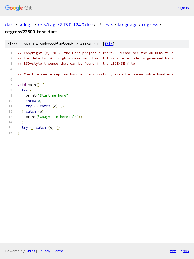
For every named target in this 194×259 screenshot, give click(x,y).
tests (107, 24)
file (109, 44)
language (128, 24)
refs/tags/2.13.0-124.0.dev (65, 24)
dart (9, 24)
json (185, 251)
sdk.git (26, 24)
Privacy (44, 251)
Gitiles (30, 251)
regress (150, 24)
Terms (58, 251)
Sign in (183, 8)
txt (173, 251)
